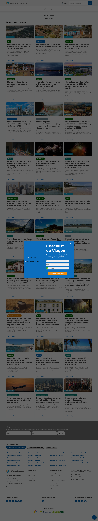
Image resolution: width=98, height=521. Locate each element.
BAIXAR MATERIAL (57, 273)
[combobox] (48, 268)
